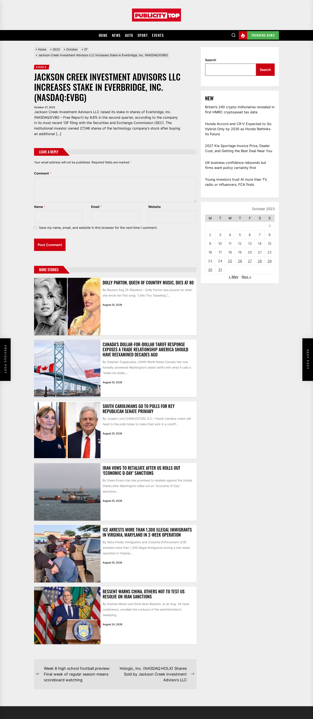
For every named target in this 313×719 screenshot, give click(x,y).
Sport (143, 35)
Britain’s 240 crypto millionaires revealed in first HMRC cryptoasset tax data (239, 109)
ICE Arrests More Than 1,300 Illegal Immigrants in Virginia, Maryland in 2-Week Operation (147, 532)
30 (210, 270)
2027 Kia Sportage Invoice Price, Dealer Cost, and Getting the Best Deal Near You (238, 148)
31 (220, 270)
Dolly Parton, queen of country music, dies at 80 (148, 282)
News (116, 35)
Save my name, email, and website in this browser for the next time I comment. (98, 228)
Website (154, 207)
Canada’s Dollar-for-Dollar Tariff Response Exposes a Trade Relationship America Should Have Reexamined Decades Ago (145, 349)
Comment (43, 173)
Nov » (246, 277)
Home (103, 35)
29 (269, 261)
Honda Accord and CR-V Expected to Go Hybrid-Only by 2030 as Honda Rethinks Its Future (238, 129)
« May (233, 277)
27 (250, 261)
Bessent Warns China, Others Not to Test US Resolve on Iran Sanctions (144, 594)
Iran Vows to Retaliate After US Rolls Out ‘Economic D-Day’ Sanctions (141, 470)
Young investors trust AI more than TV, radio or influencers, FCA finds (236, 182)
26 (240, 261)
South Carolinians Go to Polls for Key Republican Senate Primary (139, 408)
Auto (129, 35)
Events (158, 35)
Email (96, 207)
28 (260, 261)
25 (230, 261)
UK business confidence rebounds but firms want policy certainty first (235, 165)
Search (210, 60)
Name (40, 207)
